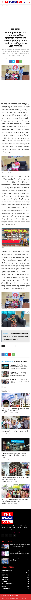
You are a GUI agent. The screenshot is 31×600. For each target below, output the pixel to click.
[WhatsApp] (20, 61)
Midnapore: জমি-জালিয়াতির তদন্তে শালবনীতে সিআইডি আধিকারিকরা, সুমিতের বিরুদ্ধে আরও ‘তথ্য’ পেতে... (15, 455)
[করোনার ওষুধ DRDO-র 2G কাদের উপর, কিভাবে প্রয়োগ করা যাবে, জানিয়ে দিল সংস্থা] (5, 546)
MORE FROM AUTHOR (20, 361)
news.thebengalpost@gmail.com (15, 532)
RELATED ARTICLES (7, 361)
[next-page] (5, 387)
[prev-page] (2, 387)
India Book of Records (10, 345)
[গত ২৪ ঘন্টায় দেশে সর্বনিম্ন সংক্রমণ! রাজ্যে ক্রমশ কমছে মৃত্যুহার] (5, 561)
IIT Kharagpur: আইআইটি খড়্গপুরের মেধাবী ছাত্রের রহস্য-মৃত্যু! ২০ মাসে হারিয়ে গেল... (15, 410)
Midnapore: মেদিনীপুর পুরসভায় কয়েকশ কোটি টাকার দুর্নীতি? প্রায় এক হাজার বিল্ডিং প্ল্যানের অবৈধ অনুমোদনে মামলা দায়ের (18, 373)
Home (3, 5)
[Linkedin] (6, 535)
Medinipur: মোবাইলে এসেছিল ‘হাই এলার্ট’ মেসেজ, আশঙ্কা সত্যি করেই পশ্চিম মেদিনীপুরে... (15, 501)
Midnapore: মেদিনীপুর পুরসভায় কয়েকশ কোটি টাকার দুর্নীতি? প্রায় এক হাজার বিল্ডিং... (15, 478)
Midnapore (17, 29)
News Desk (9, 57)
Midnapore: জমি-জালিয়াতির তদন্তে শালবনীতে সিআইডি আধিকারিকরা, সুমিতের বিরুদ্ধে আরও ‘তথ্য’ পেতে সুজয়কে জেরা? (18, 366)
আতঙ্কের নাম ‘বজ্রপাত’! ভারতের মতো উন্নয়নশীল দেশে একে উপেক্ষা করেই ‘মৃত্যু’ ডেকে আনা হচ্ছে (19, 553)
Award (6, 5)
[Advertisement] (15, 17)
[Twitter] (13, 61)
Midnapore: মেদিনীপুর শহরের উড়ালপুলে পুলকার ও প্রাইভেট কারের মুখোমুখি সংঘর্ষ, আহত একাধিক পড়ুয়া (19, 381)
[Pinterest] (17, 61)
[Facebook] (10, 61)
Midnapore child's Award (21, 345)
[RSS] (10, 535)
